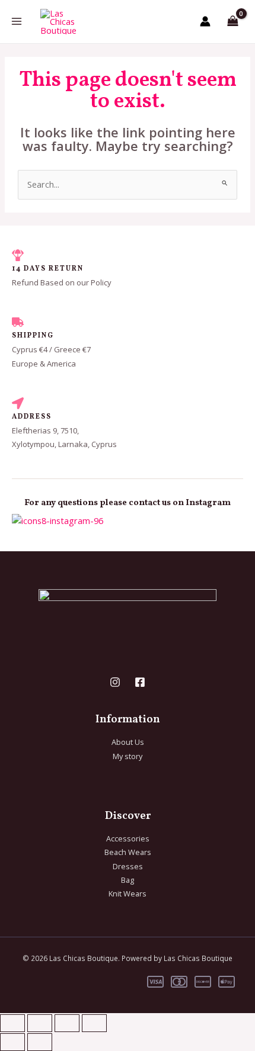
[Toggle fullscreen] (39, 1023)
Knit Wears (127, 893)
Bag (127, 880)
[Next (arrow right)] (39, 1042)
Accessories (127, 838)
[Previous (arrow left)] (12, 1042)
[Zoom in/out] (12, 1023)
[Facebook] (140, 682)
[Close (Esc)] (94, 1023)
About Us (127, 742)
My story (127, 756)
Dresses (128, 866)
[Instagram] (115, 682)
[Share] (67, 1023)
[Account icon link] (205, 21)
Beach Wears (127, 852)
